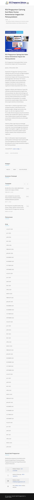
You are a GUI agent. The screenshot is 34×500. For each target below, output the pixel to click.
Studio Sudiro (8, 497)
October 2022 (9, 366)
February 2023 (9, 350)
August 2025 (9, 273)
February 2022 (9, 398)
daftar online (18, 485)
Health (8, 169)
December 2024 (10, 305)
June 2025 (8, 281)
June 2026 (8, 237)
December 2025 (10, 257)
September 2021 (10, 418)
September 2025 (10, 269)
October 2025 (9, 265)
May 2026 (8, 241)
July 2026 (8, 233)
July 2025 (8, 277)
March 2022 (9, 394)
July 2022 (8, 378)
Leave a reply (16, 149)
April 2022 (8, 390)
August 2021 (9, 422)
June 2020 (8, 446)
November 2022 (10, 362)
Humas (6, 153)
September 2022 (10, 370)
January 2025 (9, 301)
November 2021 (10, 410)
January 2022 (9, 402)
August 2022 (9, 374)
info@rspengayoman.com (19, 481)
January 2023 (9, 354)
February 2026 (9, 249)
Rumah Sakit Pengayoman (18, 496)
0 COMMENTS (20, 32)
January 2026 (9, 253)
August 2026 (9, 229)
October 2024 (9, 313)
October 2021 (9, 414)
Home (6, 19)
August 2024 (9, 322)
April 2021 (8, 438)
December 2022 (10, 358)
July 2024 (8, 326)
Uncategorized (14, 153)
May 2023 (8, 338)
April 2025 (8, 289)
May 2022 (8, 386)
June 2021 (8, 430)
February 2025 (9, 297)
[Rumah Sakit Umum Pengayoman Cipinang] (15, 2)
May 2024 (8, 334)
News (14, 169)
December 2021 (10, 406)
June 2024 (8, 330)
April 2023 (8, 342)
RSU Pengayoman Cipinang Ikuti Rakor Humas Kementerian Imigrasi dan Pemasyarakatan (16, 57)
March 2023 (9, 346)
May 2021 (8, 434)
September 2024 (10, 318)
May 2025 (8, 285)
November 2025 (10, 261)
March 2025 (9, 293)
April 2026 (8, 245)
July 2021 (8, 426)
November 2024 (10, 309)
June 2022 (8, 382)
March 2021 (9, 442)
